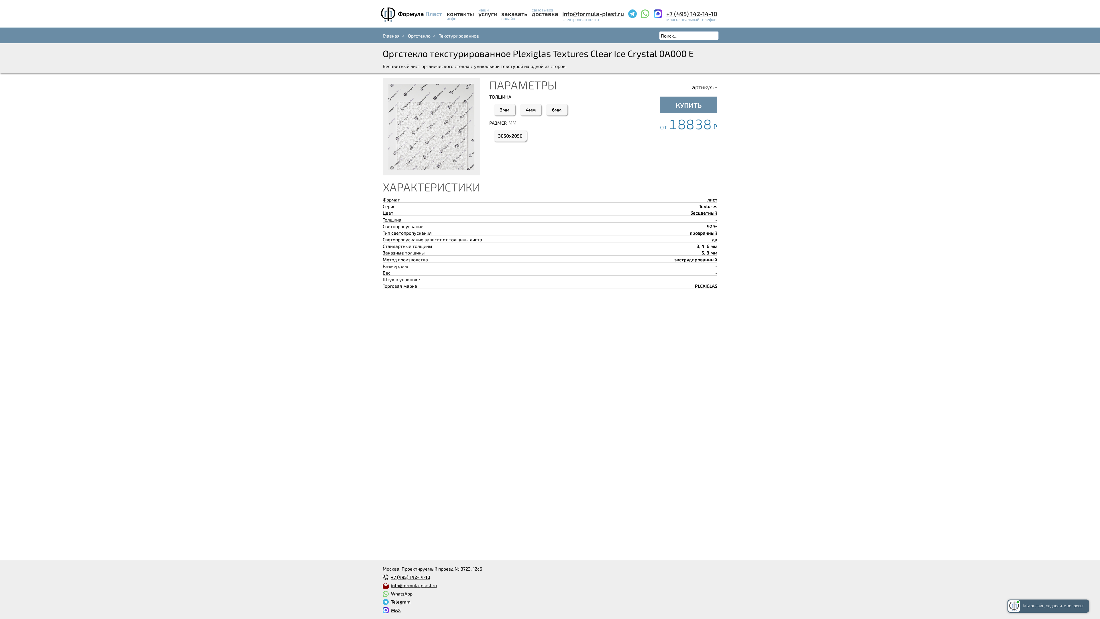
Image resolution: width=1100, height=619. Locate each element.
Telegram (400, 601)
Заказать (514, 13)
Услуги (487, 13)
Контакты (460, 13)
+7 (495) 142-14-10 (691, 13)
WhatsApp (401, 593)
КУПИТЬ (689, 105)
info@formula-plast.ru (593, 13)
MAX (396, 610)
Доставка (545, 13)
